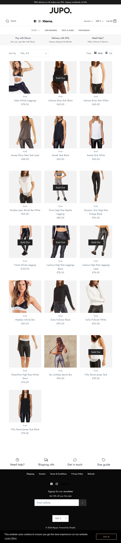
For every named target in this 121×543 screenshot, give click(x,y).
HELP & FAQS (68, 30)
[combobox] (33, 53)
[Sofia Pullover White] (96, 296)
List (110, 53)
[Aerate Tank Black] (60, 132)
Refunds (91, 473)
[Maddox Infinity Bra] (25, 296)
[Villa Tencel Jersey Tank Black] (25, 406)
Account (87, 21)
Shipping (30, 473)
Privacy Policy (77, 473)
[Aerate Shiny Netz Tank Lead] (25, 132)
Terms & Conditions (58, 473)
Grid (100, 53)
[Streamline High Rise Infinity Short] (25, 351)
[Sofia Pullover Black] (60, 296)
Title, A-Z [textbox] (24, 53)
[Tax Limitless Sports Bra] (60, 351)
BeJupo (55, 527)
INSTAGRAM (84, 30)
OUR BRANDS (51, 30)
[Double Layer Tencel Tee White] (25, 187)
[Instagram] (39, 21)
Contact (42, 473)
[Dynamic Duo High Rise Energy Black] (96, 187)
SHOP (34, 30)
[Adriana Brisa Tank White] (96, 77)
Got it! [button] (106, 536)
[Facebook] (35, 21)
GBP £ (98, 21)
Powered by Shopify (67, 527)
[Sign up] (82, 502)
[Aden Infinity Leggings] (25, 77)
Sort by (12, 53)
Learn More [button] (11, 538)
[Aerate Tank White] (96, 132)
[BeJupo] (60, 10)
